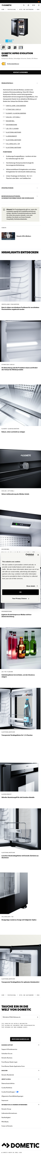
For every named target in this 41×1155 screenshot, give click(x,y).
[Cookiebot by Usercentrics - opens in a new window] (26, 555)
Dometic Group (12, 1109)
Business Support (7, 1045)
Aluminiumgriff (11, 136)
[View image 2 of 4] (9, 47)
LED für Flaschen (12, 128)
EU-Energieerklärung (13, 64)
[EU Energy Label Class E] (4, 63)
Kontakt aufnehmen (20, 72)
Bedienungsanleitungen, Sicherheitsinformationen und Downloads (18, 197)
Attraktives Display (13, 109)
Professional (12, 9)
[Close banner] (38, 555)
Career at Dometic (13, 1126)
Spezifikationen (7, 188)
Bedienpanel (10, 121)
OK (20, 592)
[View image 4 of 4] (20, 47)
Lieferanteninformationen (9, 1113)
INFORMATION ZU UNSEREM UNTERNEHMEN (14, 1104)
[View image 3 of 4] (14, 47)
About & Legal (6, 1079)
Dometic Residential (14, 1075)
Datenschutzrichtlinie (8, 1083)
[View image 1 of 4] (3, 47)
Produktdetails (7, 83)
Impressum (5, 1100)
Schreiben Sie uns (7, 1053)
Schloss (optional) (13, 117)
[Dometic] (7, 5)
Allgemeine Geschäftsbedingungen (12, 1096)
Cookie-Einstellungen (8, 1092)
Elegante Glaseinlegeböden (16, 113)
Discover (4, 1070)
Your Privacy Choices (19, 598)
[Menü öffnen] (38, 5)
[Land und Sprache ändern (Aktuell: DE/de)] (38, 1)
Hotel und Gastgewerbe (26, 9)
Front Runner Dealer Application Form (13, 1066)
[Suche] (23, 5)
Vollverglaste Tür (13, 143)
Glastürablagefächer (13, 132)
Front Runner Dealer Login (9, 1062)
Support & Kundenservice (9, 1049)
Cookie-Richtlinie (7, 1088)
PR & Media (11, 1122)
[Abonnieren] (37, 1017)
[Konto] (28, 5)
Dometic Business (13, 1058)
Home (3, 9)
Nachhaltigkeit (6, 1117)
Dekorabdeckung (11, 124)
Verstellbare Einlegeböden (16, 105)
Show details (30, 586)
